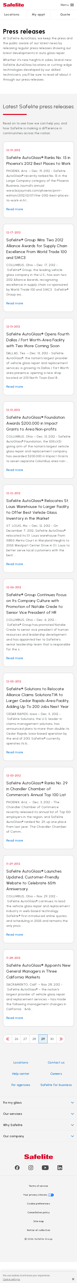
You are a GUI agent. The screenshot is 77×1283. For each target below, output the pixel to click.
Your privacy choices (35, 1194)
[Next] (60, 1038)
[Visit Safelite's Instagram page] (30, 1169)
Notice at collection (38, 1230)
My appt (38, 14)
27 (25, 1039)
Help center (21, 1074)
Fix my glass (12, 1102)
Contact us (56, 1062)
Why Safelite (13, 1125)
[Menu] (72, 5)
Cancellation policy (38, 1212)
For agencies (20, 1085)
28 (34, 1039)
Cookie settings (11, 1279)
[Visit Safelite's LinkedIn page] (59, 1169)
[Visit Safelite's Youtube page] (45, 1169)
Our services (12, 1114)
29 (43, 1039)
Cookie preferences (38, 1203)
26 (16, 1039)
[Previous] (7, 1038)
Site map (38, 1221)
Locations (12, 14)
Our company (13, 1136)
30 (52, 1039)
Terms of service (38, 1186)
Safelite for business (56, 1085)
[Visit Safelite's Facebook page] (17, 1169)
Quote (65, 14)
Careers (56, 1074)
